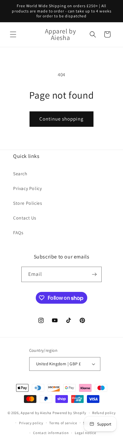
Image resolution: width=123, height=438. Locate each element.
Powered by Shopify (69, 412)
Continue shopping (61, 119)
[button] (13, 34)
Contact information (51, 432)
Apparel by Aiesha (36, 412)
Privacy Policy (27, 188)
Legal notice (85, 432)
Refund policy (103, 412)
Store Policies (27, 203)
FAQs (18, 233)
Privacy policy (31, 423)
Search (20, 174)
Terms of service (63, 423)
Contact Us (24, 218)
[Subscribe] (94, 274)
